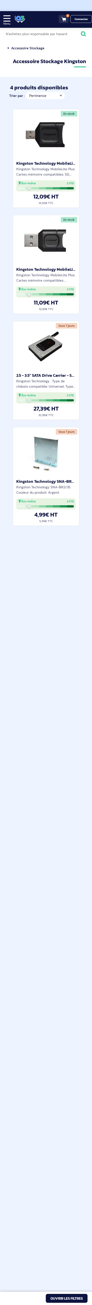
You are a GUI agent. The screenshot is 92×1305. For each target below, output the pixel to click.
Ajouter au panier (46, 198)
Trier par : (17, 95)
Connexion (81, 19)
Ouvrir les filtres (66, 1298)
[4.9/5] (35, 19)
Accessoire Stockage (27, 48)
